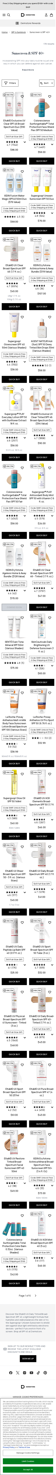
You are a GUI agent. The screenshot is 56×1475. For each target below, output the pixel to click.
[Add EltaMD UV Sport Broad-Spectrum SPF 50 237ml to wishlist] (22, 1064)
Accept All (28, 1469)
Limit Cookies (28, 1461)
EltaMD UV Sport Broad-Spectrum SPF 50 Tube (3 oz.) (41, 950)
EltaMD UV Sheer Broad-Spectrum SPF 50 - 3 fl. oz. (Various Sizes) (14, 875)
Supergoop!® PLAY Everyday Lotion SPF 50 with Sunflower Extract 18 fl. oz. (14, 418)
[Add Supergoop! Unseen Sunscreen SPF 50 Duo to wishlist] (49, 171)
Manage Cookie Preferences (28, 1397)
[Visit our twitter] (17, 1372)
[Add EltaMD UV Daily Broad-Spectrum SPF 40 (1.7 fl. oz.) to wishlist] (49, 846)
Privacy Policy (9, 1447)
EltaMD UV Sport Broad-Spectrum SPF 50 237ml (14, 1092)
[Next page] (35, 1295)
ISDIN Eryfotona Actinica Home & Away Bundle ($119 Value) (42, 268)
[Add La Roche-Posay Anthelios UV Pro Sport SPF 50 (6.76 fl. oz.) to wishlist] (49, 692)
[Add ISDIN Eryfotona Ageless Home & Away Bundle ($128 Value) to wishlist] (22, 545)
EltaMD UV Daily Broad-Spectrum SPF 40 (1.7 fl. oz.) (41, 874)
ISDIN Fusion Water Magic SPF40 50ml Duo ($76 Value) (14, 199)
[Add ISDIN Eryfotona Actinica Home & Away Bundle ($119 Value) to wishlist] (49, 241)
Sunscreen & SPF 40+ (28, 53)
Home (5, 32)
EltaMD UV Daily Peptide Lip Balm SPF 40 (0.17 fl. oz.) (14, 950)
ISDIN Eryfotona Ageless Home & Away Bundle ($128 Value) (14, 573)
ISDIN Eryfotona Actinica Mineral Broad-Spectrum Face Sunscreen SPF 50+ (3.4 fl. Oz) (41, 1165)
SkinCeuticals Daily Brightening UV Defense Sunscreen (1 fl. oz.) (42, 646)
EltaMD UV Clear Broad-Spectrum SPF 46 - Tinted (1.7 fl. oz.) (41, 573)
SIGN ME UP (28, 1358)
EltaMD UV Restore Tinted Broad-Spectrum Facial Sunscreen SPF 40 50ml (14, 1165)
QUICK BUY (14, 161)
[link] (46, 15)
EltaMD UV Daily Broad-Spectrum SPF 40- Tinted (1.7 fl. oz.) (41, 1019)
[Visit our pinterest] (45, 1372)
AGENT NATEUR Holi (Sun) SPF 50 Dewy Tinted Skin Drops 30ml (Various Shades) (41, 346)
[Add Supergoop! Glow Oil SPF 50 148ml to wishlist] (22, 774)
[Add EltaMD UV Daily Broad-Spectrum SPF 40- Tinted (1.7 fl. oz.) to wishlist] (49, 992)
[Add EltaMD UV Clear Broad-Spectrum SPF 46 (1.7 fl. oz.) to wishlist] (22, 241)
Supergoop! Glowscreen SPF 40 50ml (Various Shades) (14, 344)
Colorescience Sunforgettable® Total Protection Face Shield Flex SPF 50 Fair (14, 496)
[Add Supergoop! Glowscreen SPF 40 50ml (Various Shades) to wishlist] (22, 317)
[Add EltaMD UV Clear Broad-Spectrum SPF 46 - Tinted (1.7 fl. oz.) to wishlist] (49, 545)
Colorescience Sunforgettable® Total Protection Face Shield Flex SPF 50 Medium (41, 125)
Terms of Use (24, 1447)
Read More (28, 69)
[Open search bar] (8, 15)
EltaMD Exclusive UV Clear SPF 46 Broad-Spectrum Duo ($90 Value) (14, 125)
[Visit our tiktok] (38, 1372)
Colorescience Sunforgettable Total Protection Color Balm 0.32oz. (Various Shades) (14, 1246)
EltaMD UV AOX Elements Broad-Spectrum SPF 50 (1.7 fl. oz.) (41, 803)
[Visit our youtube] (31, 1372)
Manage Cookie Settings (28, 1452)
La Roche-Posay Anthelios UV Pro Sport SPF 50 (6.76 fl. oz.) (42, 720)
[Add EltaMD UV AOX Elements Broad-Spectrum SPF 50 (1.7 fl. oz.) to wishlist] (49, 774)
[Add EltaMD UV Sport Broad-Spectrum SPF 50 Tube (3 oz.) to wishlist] (49, 922)
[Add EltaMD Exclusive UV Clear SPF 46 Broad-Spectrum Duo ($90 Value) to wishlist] (22, 96)
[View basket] (51, 15)
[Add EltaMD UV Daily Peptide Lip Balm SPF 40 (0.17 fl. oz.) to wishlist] (22, 922)
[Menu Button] (3, 15)
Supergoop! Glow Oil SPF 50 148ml (14, 800)
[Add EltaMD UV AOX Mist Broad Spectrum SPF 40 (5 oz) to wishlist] (49, 1215)
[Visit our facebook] (10, 1372)
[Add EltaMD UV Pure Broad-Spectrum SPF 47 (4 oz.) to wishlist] (49, 1064)
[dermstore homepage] (28, 15)
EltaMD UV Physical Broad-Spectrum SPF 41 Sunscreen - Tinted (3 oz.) (14, 1021)
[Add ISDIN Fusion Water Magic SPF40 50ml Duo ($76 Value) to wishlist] (22, 171)
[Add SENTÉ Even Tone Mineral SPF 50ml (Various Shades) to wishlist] (22, 617)
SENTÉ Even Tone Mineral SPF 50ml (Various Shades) (14, 645)
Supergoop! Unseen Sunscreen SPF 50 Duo (42, 197)
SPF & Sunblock (18, 32)
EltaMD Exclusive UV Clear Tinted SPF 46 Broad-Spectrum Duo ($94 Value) (41, 418)
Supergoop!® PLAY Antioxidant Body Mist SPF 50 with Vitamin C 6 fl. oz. (41, 496)
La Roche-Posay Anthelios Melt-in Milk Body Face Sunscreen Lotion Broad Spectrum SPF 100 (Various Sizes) (14, 723)
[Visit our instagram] (24, 1372)
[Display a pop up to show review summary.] (25, 143)
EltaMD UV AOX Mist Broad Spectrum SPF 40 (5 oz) (42, 1243)
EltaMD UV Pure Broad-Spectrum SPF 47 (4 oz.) (41, 1092)
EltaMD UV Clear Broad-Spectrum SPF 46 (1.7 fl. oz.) (14, 268)
